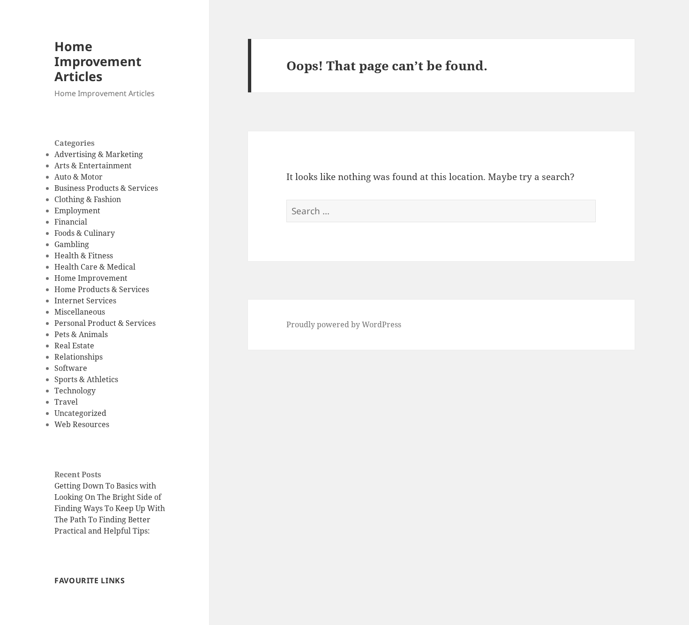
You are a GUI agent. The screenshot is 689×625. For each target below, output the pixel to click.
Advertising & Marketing (98, 154)
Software (70, 368)
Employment (77, 210)
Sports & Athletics (86, 379)
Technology (75, 390)
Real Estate (74, 345)
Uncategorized (80, 413)
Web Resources (81, 424)
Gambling (71, 244)
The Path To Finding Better (102, 519)
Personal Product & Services (105, 323)
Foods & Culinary (84, 233)
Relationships (78, 357)
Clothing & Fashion (87, 199)
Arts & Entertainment (93, 165)
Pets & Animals (81, 334)
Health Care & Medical (94, 267)
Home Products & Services (101, 289)
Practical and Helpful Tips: (102, 531)
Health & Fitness (83, 255)
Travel (66, 402)
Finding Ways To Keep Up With (109, 508)
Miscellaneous (79, 312)
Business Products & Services (106, 188)
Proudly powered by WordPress (343, 324)
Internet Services (85, 300)
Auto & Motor (78, 177)
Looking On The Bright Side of (107, 497)
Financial (70, 222)
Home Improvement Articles (98, 61)
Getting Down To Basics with (105, 486)
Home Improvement (90, 278)
